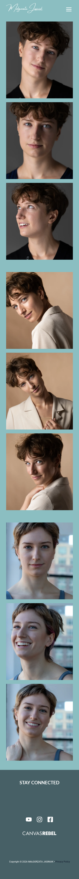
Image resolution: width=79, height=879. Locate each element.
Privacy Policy (62, 861)
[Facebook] (50, 819)
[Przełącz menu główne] (68, 9)
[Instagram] (39, 819)
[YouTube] (29, 819)
